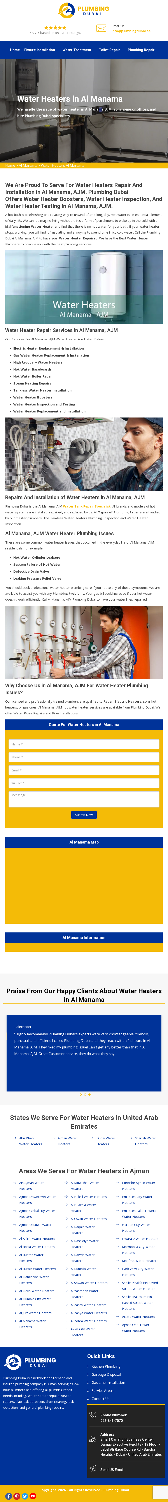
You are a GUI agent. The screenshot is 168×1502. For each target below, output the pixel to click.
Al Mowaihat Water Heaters (85, 1185)
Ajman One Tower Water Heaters (135, 1327)
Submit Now (84, 815)
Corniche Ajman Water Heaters (138, 1185)
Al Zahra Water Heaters (89, 1305)
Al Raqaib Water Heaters (83, 1230)
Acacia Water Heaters (138, 1316)
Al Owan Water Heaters (89, 1218)
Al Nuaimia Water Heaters (83, 1207)
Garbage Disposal (106, 1374)
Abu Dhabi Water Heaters (30, 1141)
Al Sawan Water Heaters (89, 1282)
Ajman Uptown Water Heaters (35, 1227)
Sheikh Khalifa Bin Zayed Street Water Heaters (140, 1285)
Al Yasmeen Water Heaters (84, 1294)
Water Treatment (77, 50)
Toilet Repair (109, 50)
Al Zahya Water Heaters (89, 1313)
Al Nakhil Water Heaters (89, 1196)
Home (15, 50)
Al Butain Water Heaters (37, 1268)
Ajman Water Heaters (67, 1141)
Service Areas (103, 1390)
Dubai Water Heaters (105, 1141)
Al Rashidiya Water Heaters (85, 1244)
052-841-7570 (111, 1421)
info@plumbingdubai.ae (131, 31)
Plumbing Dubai (116, 1490)
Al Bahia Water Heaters (37, 1246)
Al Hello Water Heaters (36, 1291)
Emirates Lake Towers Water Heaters (139, 1213)
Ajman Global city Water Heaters (37, 1213)
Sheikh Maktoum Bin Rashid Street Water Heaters (137, 1302)
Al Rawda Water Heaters (83, 1258)
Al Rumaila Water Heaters (83, 1271)
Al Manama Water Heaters (32, 1324)
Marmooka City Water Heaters (138, 1249)
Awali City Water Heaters (83, 1332)
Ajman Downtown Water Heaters (37, 1199)
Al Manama (28, 165)
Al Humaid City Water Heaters (35, 1302)
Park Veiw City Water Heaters (138, 1271)
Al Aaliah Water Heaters (37, 1238)
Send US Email (112, 1470)
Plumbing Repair (141, 50)
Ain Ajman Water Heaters (31, 1185)
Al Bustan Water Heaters (31, 1258)
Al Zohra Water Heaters (89, 1321)
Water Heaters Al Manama (62, 165)
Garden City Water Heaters (136, 1227)
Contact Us (101, 1398)
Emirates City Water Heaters (137, 1199)
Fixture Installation (39, 50)
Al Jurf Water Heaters (35, 1313)
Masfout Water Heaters (140, 1260)
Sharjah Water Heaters (145, 1141)
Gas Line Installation (108, 1382)
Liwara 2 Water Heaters (140, 1238)
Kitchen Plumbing (106, 1366)
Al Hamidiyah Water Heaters (34, 1280)
